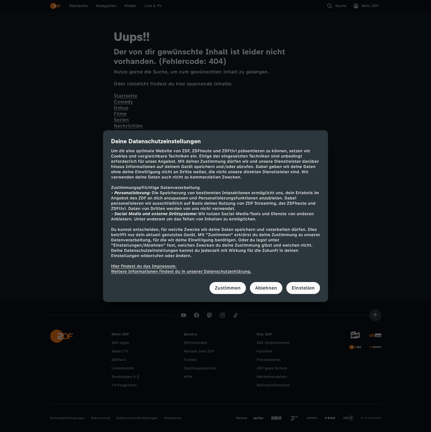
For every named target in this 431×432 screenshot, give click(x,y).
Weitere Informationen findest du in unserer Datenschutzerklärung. (181, 271)
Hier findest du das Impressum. (144, 266)
